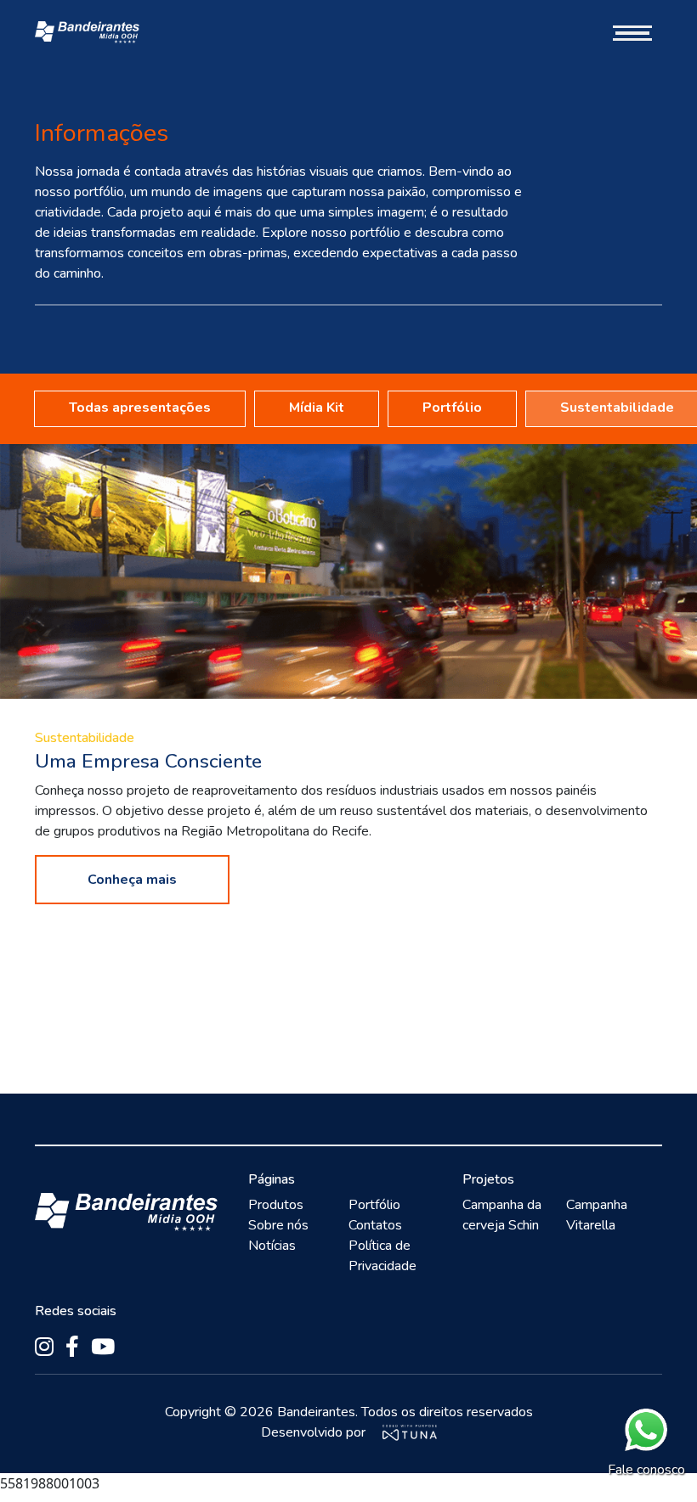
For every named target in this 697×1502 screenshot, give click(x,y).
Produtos (275, 1204)
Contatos (375, 1225)
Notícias (272, 1245)
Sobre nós (278, 1225)
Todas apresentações (140, 407)
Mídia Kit (316, 407)
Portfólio (452, 407)
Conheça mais (132, 879)
